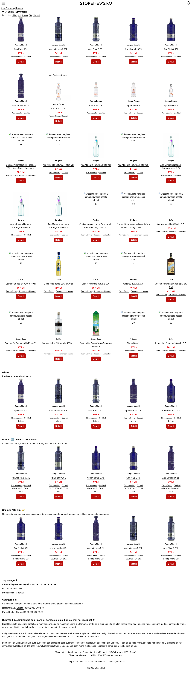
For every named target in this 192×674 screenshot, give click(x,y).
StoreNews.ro (7, 8)
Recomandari (16, 57)
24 (133, 263)
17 (58, 204)
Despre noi (73, 662)
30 (171, 323)
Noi (19, 15)
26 (21, 323)
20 (171, 204)
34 (133, 390)
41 (21, 528)
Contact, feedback (116, 662)
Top (30, 15)
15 (171, 144)
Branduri (19, 8)
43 (96, 528)
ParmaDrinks (16, 113)
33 (96, 390)
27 (58, 323)
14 (133, 144)
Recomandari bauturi (27, 175)
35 (171, 390)
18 (96, 204)
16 (21, 204)
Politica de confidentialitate (92, 662)
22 (58, 263)
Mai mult (36, 15)
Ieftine (14, 15)
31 (21, 390)
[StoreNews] (96, 3)
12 (58, 144)
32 (58, 390)
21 (21, 263)
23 (96, 263)
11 (21, 144)
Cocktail (27, 57)
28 (96, 323)
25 (171, 263)
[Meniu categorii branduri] (3, 3)
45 (171, 528)
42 (58, 528)
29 (133, 323)
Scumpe (25, 15)
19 (133, 204)
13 (96, 144)
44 (133, 528)
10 (171, 85)
